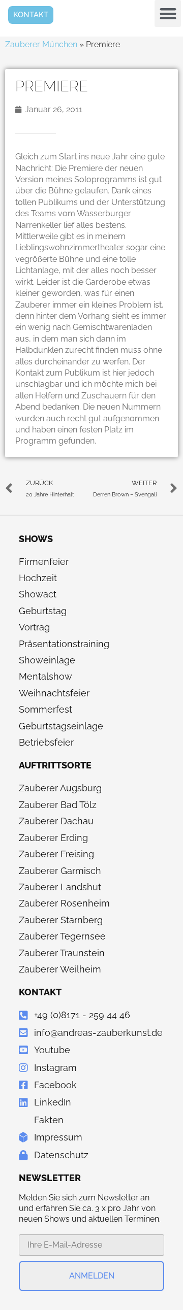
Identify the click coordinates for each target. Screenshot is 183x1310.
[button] (168, 13)
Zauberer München (41, 44)
